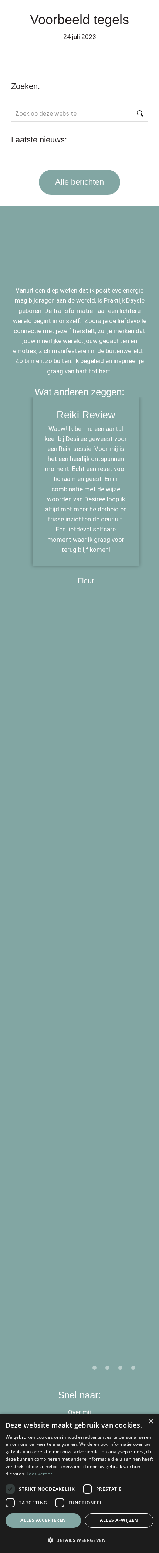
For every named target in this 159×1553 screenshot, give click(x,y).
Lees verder (39, 1474)
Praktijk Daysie (60, 14)
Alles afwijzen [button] (119, 1520)
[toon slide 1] (94, 1368)
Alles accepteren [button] (43, 1520)
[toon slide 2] (107, 1368)
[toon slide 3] (120, 1368)
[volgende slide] (135, 888)
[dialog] (79, 1483)
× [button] (150, 1421)
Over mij (79, 1412)
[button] (79, 1540)
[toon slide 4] (133, 1368)
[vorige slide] (23, 888)
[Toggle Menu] (137, 14)
